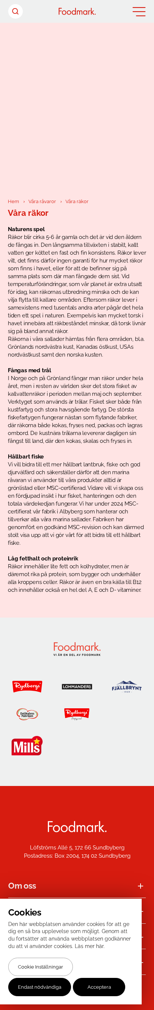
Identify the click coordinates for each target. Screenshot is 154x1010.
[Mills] (27, 745)
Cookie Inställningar (40, 967)
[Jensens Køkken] (127, 714)
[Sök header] (15, 11)
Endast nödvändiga (39, 987)
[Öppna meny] (139, 11)
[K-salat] (77, 745)
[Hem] (77, 11)
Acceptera (99, 987)
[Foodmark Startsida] (77, 827)
